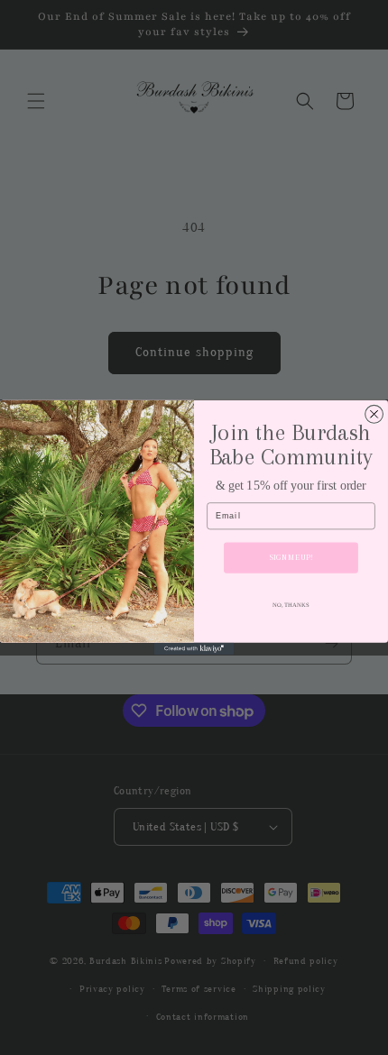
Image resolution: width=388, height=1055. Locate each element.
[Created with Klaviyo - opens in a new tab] (194, 649)
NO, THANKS (291, 605)
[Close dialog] (374, 414)
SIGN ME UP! (291, 558)
